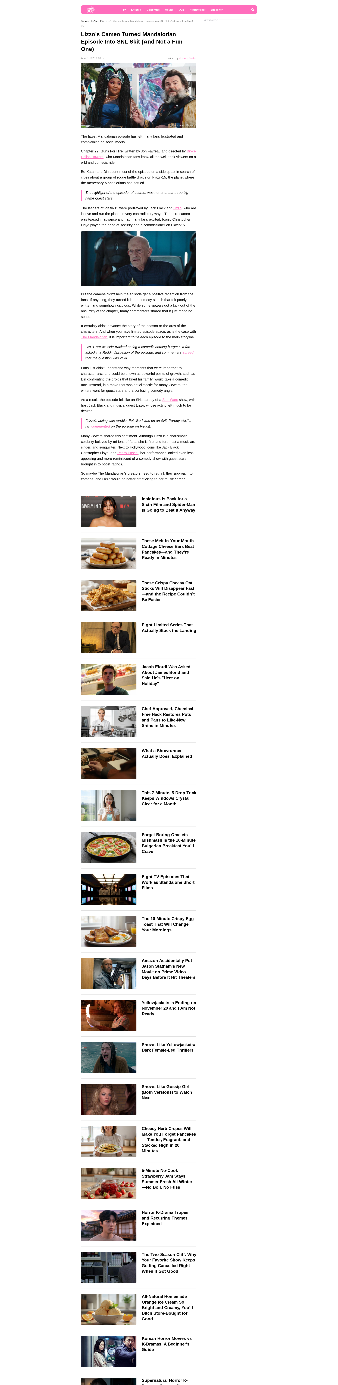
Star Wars (170, 400)
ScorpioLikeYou (89, 21)
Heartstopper (197, 9)
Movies (169, 9)
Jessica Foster (187, 58)
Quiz (181, 9)
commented (100, 426)
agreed (188, 352)
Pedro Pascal (127, 453)
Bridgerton (217, 9)
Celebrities (153, 9)
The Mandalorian (94, 337)
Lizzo (177, 208)
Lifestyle (136, 9)
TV (124, 9)
